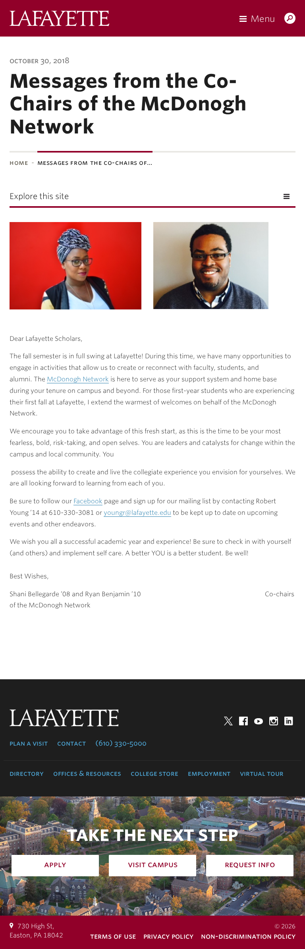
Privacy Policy (168, 936)
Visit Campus (153, 864)
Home (19, 162)
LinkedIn (288, 721)
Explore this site (39, 196)
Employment (209, 773)
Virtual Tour (262, 773)
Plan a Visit (29, 743)
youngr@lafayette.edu (137, 512)
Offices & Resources (87, 773)
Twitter (228, 721)
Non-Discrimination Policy (248, 936)
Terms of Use (113, 936)
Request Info (250, 864)
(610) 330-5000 (121, 743)
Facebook (243, 721)
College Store (154, 773)
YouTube (258, 721)
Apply (55, 864)
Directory (27, 773)
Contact (71, 743)
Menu (263, 19)
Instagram (273, 721)
